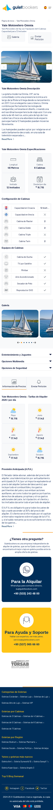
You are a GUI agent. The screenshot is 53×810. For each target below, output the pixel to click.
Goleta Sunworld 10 (22, 761)
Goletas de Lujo (41, 696)
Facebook (29, 788)
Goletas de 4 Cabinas (33, 716)
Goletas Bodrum (9, 742)
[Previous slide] (4, 67)
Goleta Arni (7, 761)
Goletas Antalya (41, 748)
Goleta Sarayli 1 (40, 761)
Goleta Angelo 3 (27, 767)
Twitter (43, 788)
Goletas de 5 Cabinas (11, 722)
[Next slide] (49, 67)
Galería (15, 36)
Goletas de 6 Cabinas (33, 722)
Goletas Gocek (8, 748)
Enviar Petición (39, 38)
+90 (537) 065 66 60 (26, 644)
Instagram (14, 788)
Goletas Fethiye (24, 748)
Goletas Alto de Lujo (11, 703)
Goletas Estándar (10, 696)
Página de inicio (8, 21)
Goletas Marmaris (27, 742)
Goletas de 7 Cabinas (11, 728)
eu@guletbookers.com (26, 588)
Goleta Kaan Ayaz (10, 767)
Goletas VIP (27, 703)
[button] (21, 342)
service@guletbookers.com (27, 639)
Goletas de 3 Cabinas (11, 716)
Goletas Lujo (26, 696)
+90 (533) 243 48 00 (26, 593)
